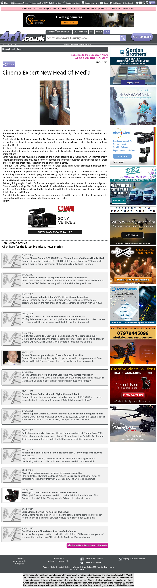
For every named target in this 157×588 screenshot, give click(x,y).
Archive (99, 32)
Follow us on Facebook (94, 559)
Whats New (58, 559)
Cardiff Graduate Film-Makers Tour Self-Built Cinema (49, 531)
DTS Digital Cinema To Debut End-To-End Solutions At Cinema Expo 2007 (59, 336)
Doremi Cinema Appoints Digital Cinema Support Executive (52, 355)
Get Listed (117, 3)
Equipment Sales (73, 3)
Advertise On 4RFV (40, 3)
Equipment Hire (92, 3)
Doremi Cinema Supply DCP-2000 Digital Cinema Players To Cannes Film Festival (63, 258)
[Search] (123, 38)
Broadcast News (21, 3)
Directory (51, 32)
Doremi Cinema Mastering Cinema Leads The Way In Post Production (57, 375)
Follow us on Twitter (93, 563)
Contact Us (129, 3)
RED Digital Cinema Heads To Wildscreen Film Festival (49, 492)
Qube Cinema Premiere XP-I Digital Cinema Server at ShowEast (54, 278)
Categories (19, 564)
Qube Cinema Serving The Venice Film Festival (45, 512)
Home (7, 3)
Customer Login (19, 561)
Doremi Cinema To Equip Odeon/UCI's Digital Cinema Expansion (55, 297)
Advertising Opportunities (58, 561)
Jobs (106, 3)
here (115, 8)
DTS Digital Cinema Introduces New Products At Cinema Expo (53, 316)
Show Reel (56, 3)
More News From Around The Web (89, 545)
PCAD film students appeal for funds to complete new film (52, 473)
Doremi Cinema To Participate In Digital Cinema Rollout (50, 394)
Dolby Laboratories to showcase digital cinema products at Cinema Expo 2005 (62, 433)
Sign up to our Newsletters (134, 559)
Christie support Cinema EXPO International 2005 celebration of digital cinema (62, 414)
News (107, 32)
